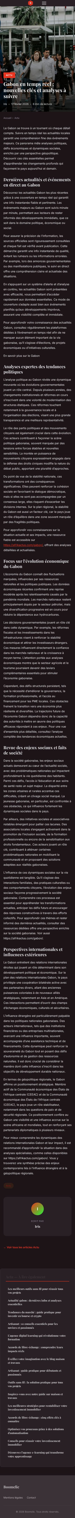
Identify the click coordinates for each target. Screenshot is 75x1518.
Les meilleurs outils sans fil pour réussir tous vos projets (35, 1290)
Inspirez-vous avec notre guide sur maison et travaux (35, 1396)
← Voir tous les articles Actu (21, 1247)
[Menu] (44, 3)
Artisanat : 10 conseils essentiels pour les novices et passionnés (33, 1325)
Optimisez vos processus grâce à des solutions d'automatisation (36, 1431)
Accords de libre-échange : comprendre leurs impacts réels (35, 1349)
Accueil (7, 118)
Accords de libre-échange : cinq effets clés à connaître (34, 1419)
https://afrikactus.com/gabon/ (23, 545)
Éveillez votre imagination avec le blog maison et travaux (36, 1360)
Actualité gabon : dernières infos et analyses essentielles (34, 1302)
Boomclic (11, 1486)
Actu (9, 75)
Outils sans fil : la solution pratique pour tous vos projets (35, 1384)
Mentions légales (13, 1497)
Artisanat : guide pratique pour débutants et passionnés (34, 1372)
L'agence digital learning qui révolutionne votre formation (37, 1337)
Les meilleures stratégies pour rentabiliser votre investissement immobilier (37, 1407)
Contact (31, 1497)
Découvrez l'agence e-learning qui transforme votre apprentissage (36, 1454)
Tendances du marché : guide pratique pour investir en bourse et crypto (34, 1314)
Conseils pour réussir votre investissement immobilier (34, 1442)
